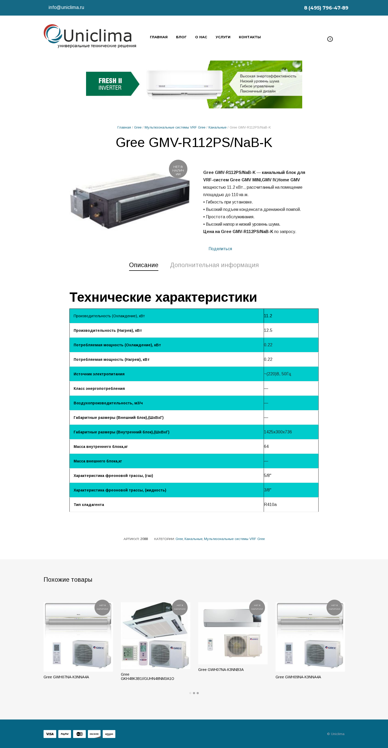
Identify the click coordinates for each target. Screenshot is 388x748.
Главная (124, 127)
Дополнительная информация (214, 265)
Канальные (217, 127)
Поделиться (219, 249)
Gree (137, 127)
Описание (143, 265)
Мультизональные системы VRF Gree (175, 127)
